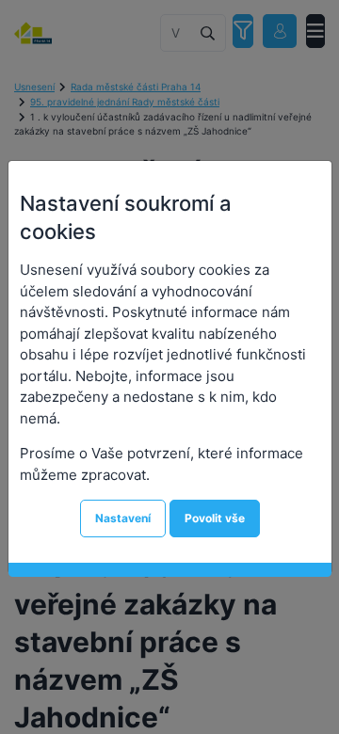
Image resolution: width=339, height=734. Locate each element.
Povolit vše (215, 518)
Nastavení (123, 518)
